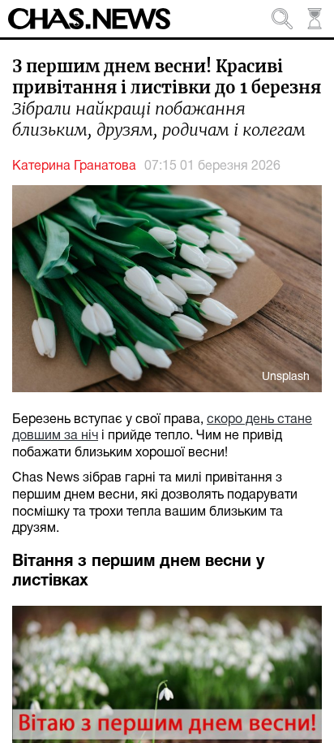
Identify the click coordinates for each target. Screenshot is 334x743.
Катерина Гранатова (74, 166)
